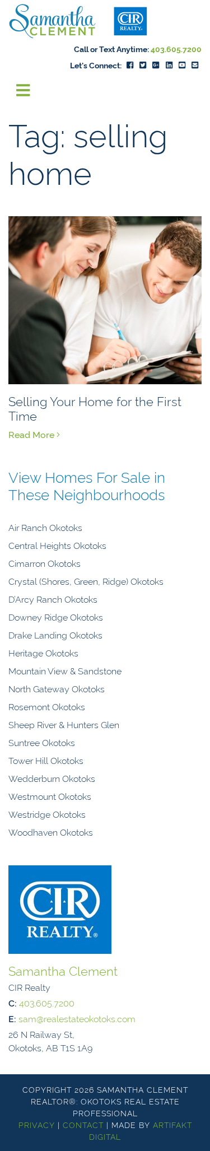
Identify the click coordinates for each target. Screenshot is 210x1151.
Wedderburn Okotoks (51, 778)
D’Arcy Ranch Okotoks (52, 599)
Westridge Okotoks (47, 814)
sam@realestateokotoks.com (77, 1018)
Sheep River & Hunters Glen (63, 724)
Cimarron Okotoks (44, 563)
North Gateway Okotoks (56, 688)
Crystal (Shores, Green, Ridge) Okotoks (86, 581)
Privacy (36, 1124)
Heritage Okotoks (43, 652)
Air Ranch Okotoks (45, 527)
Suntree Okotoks (41, 742)
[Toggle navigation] (23, 90)
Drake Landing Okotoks (55, 634)
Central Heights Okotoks (57, 545)
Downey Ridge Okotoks (55, 617)
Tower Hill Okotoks (45, 760)
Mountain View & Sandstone (65, 670)
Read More (32, 434)
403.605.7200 (176, 48)
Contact (83, 1124)
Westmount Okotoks (49, 796)
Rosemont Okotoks (46, 706)
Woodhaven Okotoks (50, 832)
